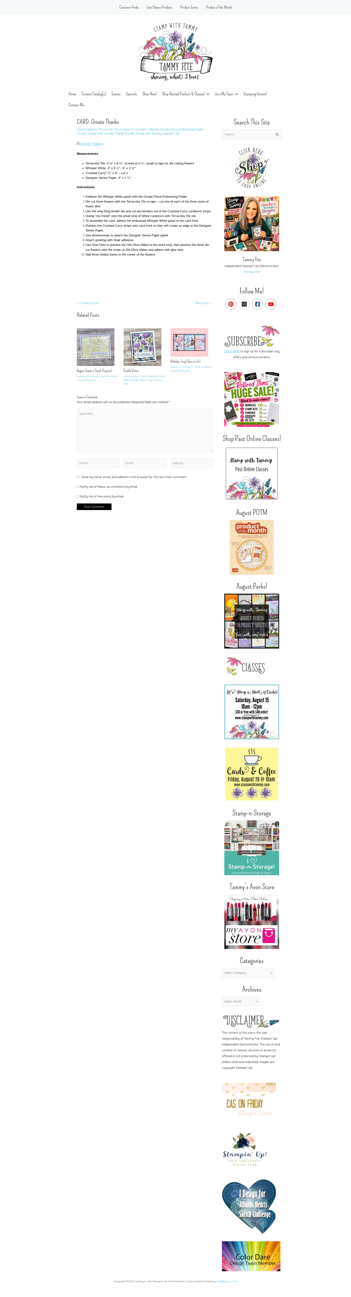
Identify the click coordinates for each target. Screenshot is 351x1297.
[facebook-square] (258, 304)
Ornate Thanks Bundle (119, 133)
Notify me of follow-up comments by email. (109, 486)
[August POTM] (252, 547)
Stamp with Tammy (148, 133)
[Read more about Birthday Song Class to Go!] (192, 342)
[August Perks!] (252, 621)
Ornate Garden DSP (90, 133)
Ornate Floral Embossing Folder (181, 129)
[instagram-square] (245, 304)
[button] (207, 94)
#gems (154, 129)
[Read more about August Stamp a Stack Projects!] (98, 347)
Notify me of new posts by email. (102, 496)
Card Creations (87, 129)
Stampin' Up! (171, 133)
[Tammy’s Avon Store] (252, 921)
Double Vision (131, 370)
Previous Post (88, 303)
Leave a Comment (134, 129)
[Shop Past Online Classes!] (252, 473)
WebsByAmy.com (226, 1281)
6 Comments (131, 376)
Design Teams (138, 380)
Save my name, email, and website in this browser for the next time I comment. (134, 477)
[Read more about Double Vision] (145, 347)
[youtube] (271, 304)
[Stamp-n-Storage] (252, 847)
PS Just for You (109, 129)
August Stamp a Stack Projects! (94, 370)
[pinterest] (231, 304)
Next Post (204, 303)
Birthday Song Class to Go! (186, 361)
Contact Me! (252, 272)
